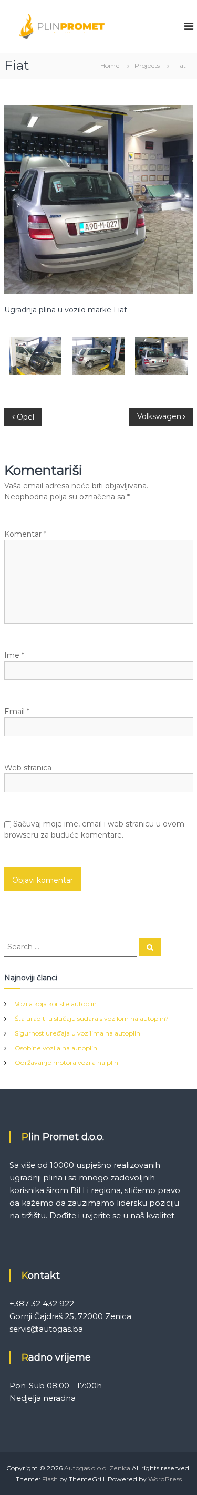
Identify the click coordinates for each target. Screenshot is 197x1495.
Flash (50, 1479)
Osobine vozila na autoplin (56, 1048)
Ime (14, 655)
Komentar (25, 534)
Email (16, 711)
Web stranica (27, 767)
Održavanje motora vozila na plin (66, 1063)
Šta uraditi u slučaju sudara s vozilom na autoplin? (92, 1018)
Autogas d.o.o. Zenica (97, 1468)
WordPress (165, 1479)
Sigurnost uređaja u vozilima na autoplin (77, 1033)
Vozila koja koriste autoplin (56, 1004)
